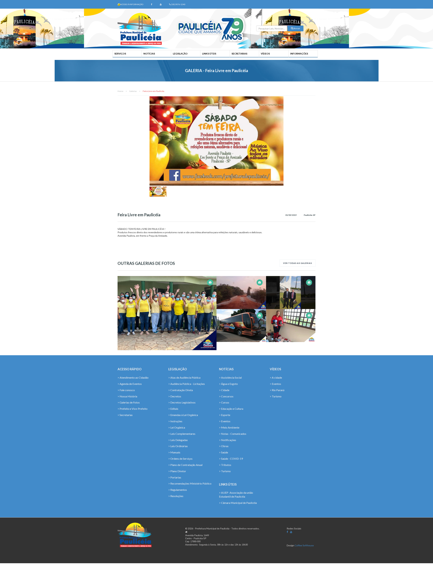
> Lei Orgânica (176, 427)
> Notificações (227, 440)
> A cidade (276, 377)
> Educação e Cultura (231, 408)
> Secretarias (125, 414)
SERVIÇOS (120, 53)
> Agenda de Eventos (130, 383)
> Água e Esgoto (228, 383)
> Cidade (224, 390)
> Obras (224, 446)
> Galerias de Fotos (129, 402)
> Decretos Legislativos (182, 402)
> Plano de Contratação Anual (185, 464)
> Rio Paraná (277, 390)
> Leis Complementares (181, 433)
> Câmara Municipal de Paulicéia (238, 502)
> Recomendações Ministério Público (189, 483)
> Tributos (225, 464)
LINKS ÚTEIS (209, 53)
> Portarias (174, 477)
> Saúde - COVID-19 (231, 458)
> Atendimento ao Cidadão (133, 377)
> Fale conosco (126, 390)
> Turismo (225, 471)
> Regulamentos (177, 489)
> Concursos (226, 396)
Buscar (296, 28)
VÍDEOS (265, 53)
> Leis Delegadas (178, 440)
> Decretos (174, 396)
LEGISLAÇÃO (180, 53)
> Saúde (223, 452)
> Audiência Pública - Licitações (186, 383)
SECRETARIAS (239, 53)
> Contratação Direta (180, 390)
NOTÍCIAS (149, 53)
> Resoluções (175, 496)
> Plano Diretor (177, 471)
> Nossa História (127, 396)
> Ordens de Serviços (180, 458)
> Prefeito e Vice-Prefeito (132, 408)
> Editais (173, 408)
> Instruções (175, 421)
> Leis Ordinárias (178, 446)
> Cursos (224, 402)
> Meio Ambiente (229, 427)
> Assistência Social (230, 377)
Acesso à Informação (131, 4)
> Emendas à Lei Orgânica (183, 414)
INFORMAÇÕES (299, 53)
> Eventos (224, 421)
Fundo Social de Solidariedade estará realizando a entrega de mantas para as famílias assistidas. (291, 317)
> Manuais (174, 452)
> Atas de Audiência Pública (184, 377)
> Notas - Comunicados (232, 433)
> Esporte (224, 414)
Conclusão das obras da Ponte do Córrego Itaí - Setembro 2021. (241, 289)
